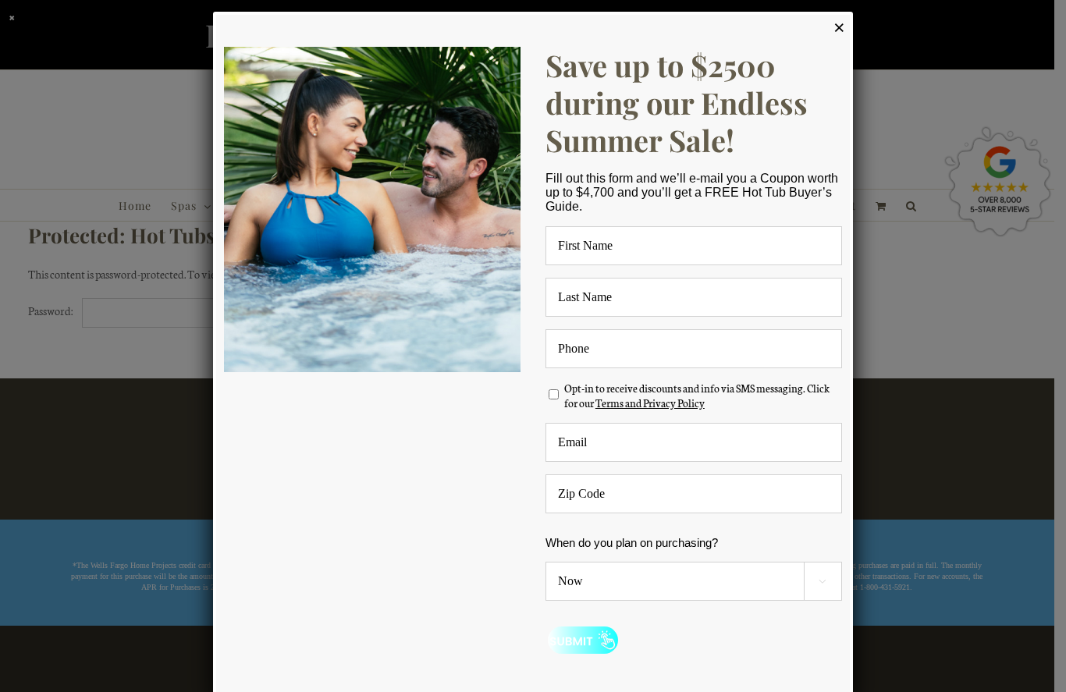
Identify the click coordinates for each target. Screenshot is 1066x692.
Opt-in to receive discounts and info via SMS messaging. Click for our (697, 395)
